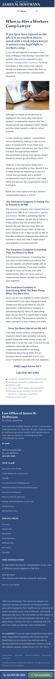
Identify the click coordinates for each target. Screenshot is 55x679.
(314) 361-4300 (8, 456)
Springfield (6, 534)
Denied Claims (8, 506)
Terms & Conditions (32, 655)
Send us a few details (10, 585)
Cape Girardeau (8, 538)
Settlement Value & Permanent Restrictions (19, 487)
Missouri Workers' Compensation (25, 382)
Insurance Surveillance (11, 492)
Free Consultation (42, 675)
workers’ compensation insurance (21, 62)
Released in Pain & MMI (11, 469)
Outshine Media (17, 666)
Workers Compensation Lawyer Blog (27, 379)
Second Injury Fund (10, 511)
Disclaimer (19, 655)
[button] (36, 11)
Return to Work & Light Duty (13, 497)
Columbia (6, 552)
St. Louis (5, 524)
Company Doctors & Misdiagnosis (15, 483)
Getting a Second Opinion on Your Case (18, 501)
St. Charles (6, 548)
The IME (5, 478)
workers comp (13, 385)
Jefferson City (7, 543)
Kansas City (7, 529)
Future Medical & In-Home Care (15, 474)
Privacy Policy (7, 655)
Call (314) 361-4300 (16, 675)
